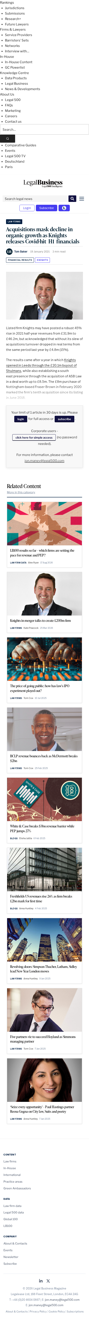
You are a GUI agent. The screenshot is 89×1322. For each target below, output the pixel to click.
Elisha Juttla (25, 838)
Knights (42, 260)
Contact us (13, 122)
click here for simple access (34, 437)
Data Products (16, 78)
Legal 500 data (13, 1212)
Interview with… (17, 51)
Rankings (7, 3)
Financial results (20, 260)
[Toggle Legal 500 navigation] (64, 208)
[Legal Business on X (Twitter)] (48, 1281)
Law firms (14, 221)
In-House (7, 57)
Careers (11, 116)
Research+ (13, 19)
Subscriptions (75, 1311)
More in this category (21, 492)
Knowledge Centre (14, 73)
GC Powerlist (15, 67)
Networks (12, 46)
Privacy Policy (38, 1311)
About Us (7, 94)
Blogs (14, 838)
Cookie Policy (57, 1311)
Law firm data (18, 562)
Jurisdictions (14, 8)
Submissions (15, 13)
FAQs (9, 105)
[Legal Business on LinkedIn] (41, 1281)
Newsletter (10, 1257)
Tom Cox (28, 698)
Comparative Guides (20, 145)
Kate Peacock (31, 627)
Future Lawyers (17, 24)
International (12, 1175)
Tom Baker (20, 251)
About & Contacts (15, 1243)
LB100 (7, 1226)
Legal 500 (13, 100)
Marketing (13, 111)
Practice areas (12, 1181)
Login (27, 208)
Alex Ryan (33, 562)
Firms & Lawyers (13, 29)
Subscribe (46, 208)
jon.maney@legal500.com (44, 461)
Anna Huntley (26, 908)
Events (10, 151)
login (20, 419)
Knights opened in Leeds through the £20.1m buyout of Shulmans (41, 365)
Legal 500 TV (15, 156)
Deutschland (14, 161)
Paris (9, 167)
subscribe (64, 419)
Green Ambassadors (17, 1188)
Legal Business (16, 84)
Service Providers (18, 35)
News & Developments (22, 89)
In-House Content (18, 62)
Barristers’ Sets (17, 40)
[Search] (7, 139)
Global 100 (10, 1219)
